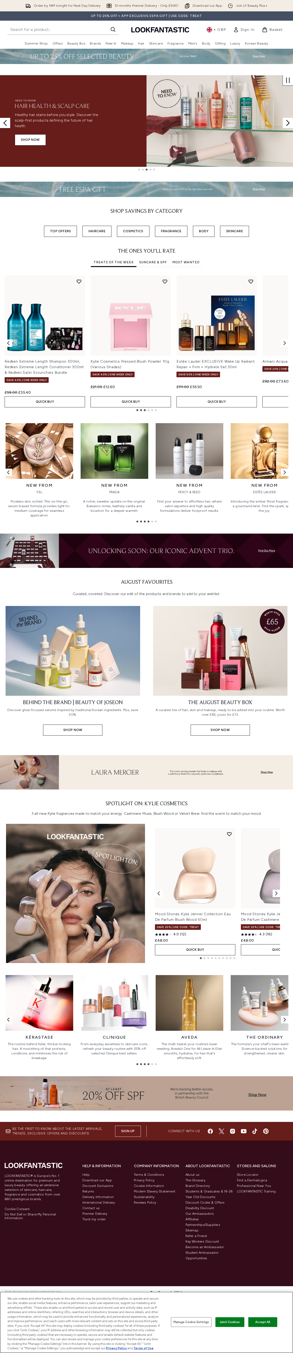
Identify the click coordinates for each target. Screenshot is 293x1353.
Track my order (94, 1219)
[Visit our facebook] (210, 1131)
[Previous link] (8, 472)
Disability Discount (200, 1208)
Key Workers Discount (202, 1241)
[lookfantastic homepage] (160, 29)
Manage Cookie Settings (191, 1322)
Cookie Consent (17, 1209)
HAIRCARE (96, 231)
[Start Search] (113, 29)
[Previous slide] (5, 123)
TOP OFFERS (60, 231)
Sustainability (144, 1197)
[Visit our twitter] (221, 1131)
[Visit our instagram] (232, 1131)
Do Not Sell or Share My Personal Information (30, 1216)
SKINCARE (234, 231)
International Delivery (98, 1203)
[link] (243, 29)
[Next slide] (288, 123)
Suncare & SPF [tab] (153, 262)
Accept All (262, 1322)
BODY (203, 231)
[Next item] (284, 343)
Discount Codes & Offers (205, 1203)
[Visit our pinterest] (265, 1131)
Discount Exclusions (97, 1186)
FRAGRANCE (171, 231)
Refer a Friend (196, 1236)
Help (86, 1175)
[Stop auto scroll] (288, 80)
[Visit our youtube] (243, 1131)
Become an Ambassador (205, 1247)
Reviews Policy (145, 1203)
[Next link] (284, 472)
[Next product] (276, 893)
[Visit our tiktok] (254, 1131)
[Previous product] (158, 893)
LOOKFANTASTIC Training (256, 1191)
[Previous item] (8, 343)
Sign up (128, 1131)
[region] (146, 1322)
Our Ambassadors (200, 1214)
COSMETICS (133, 231)
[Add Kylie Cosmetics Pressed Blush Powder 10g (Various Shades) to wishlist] (164, 281)
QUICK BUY (45, 402)
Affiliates (192, 1219)
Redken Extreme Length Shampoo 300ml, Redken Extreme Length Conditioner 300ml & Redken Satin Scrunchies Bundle (44, 367)
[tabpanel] (146, 343)
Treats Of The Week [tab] (114, 262)
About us (193, 1175)
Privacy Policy (144, 1180)
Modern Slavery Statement (154, 1191)
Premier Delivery (94, 1214)
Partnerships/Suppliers (203, 1225)
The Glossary (195, 1180)
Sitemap (192, 1230)
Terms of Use (143, 1348)
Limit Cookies (230, 1322)
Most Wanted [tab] (186, 262)
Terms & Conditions (149, 1175)
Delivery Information (98, 1197)
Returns (88, 1191)
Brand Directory (198, 1186)
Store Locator (248, 1175)
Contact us (91, 1208)
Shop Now (30, 140)
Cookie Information (149, 1186)
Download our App (97, 1180)
